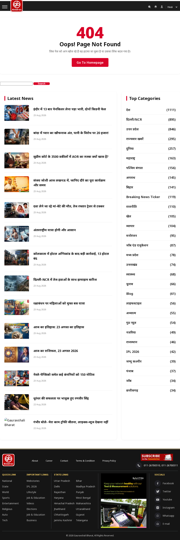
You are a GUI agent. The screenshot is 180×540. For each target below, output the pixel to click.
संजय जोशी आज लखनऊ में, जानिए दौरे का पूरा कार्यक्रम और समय (69, 182)
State (5, 486)
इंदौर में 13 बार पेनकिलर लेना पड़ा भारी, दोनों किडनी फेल (69, 109)
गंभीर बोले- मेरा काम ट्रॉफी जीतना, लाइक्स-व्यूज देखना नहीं (70, 422)
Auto (5, 514)
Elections (32, 509)
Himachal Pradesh (64, 503)
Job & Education (36, 497)
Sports (6, 497)
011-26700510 (152, 465)
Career (49, 460)
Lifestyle (31, 492)
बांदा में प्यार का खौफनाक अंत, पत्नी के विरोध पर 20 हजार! (70, 133)
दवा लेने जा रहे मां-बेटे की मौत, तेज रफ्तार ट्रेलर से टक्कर (68, 206)
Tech (5, 520)
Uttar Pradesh (62, 480)
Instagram (169, 507)
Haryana (58, 497)
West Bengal (83, 497)
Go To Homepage (90, 62)
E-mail (166, 523)
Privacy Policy (109, 460)
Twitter (167, 491)
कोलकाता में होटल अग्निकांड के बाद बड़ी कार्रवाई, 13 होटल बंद (71, 256)
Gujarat (80, 514)
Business (32, 520)
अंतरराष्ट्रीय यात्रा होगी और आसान (54, 230)
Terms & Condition (85, 460)
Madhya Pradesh (85, 486)
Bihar (79, 480)
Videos (30, 503)
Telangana (82, 520)
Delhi (57, 486)
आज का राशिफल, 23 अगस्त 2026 (55, 351)
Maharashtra (83, 503)
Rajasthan (60, 492)
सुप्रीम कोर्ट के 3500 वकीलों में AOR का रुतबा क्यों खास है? (70, 156)
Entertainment (10, 503)
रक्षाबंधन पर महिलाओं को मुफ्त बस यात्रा (59, 303)
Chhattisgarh (61, 514)
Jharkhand (59, 509)
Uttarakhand (83, 509)
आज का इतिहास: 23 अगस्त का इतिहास (58, 327)
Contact (64, 460)
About (35, 460)
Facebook (168, 483)
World (5, 492)
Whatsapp (168, 515)
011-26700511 (170, 465)
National (7, 480)
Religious (7, 509)
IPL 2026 (32, 486)
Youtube (167, 499)
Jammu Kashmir (63, 520)
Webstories (33, 480)
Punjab (80, 492)
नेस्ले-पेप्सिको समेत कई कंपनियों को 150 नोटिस (63, 374)
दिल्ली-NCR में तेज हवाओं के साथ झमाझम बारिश (65, 279)
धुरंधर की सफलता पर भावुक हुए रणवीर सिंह (61, 398)
